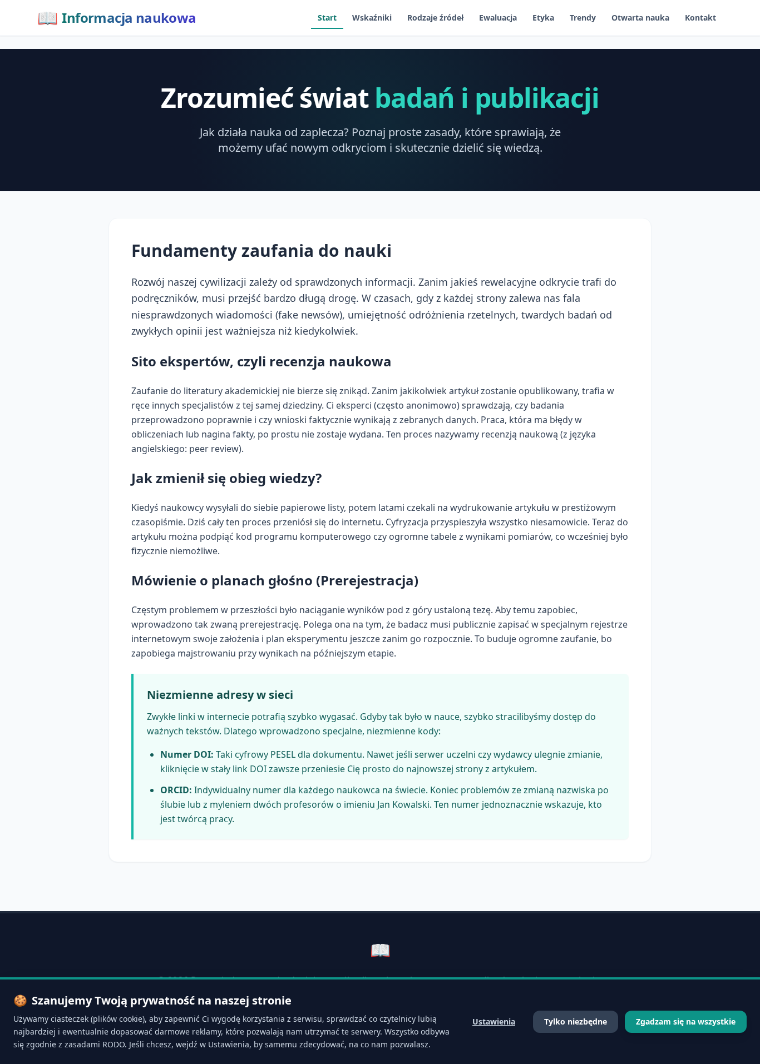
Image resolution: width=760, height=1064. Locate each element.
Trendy (583, 17)
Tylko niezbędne (575, 1021)
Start (327, 17)
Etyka (543, 17)
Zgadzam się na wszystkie (686, 1021)
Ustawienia (493, 1021)
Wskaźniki (372, 17)
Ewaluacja (498, 17)
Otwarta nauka (640, 17)
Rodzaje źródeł (435, 17)
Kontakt (700, 17)
